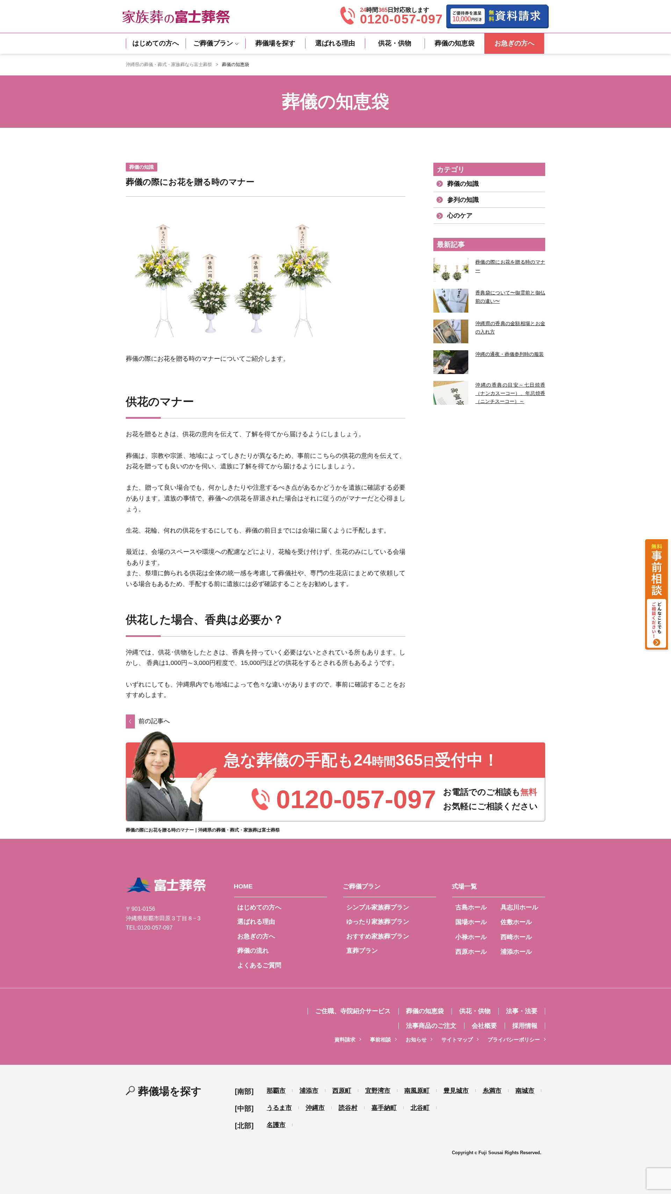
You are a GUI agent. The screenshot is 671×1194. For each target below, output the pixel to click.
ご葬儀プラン (213, 43)
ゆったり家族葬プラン (377, 921)
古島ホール (471, 907)
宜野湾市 (377, 1090)
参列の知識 (463, 199)
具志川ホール (519, 907)
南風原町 (417, 1090)
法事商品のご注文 (431, 1025)
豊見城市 (456, 1090)
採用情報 (524, 1025)
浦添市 (309, 1090)
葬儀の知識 (463, 183)
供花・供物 (394, 43)
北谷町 (420, 1107)
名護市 (276, 1124)
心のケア (459, 215)
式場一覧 (464, 886)
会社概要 (484, 1025)
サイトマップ (457, 1039)
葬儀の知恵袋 (455, 43)
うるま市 (279, 1107)
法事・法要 (521, 1011)
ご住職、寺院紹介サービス (353, 1011)
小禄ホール (471, 936)
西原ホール (471, 951)
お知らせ (416, 1039)
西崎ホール (516, 936)
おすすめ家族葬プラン (377, 936)
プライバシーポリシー (514, 1039)
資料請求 (344, 1039)
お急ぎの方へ (514, 43)
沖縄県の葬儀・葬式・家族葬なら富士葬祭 (169, 64)
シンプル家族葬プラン (377, 907)
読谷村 (348, 1107)
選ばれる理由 (335, 43)
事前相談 (380, 1039)
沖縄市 (315, 1107)
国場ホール (471, 921)
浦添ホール (516, 951)
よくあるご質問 (259, 965)
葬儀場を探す (275, 43)
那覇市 (276, 1090)
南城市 (524, 1090)
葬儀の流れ (253, 950)
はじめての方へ (155, 43)
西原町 (341, 1090)
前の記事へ (154, 721)
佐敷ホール (516, 921)
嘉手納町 (384, 1107)
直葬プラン (362, 950)
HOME (243, 886)
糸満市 (492, 1090)
